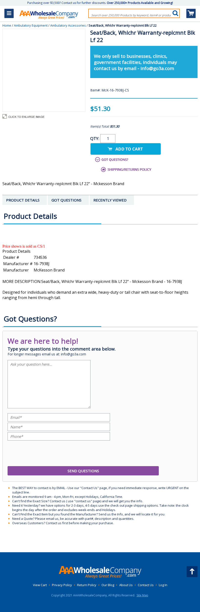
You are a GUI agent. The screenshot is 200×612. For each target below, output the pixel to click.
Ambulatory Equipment (31, 25)
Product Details (16, 251)
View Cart (40, 585)
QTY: (95, 138)
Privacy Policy (62, 585)
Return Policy (86, 585)
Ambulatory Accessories (68, 25)
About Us (126, 585)
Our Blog (107, 585)
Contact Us (146, 585)
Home (6, 25)
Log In (163, 585)
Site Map (142, 595)
